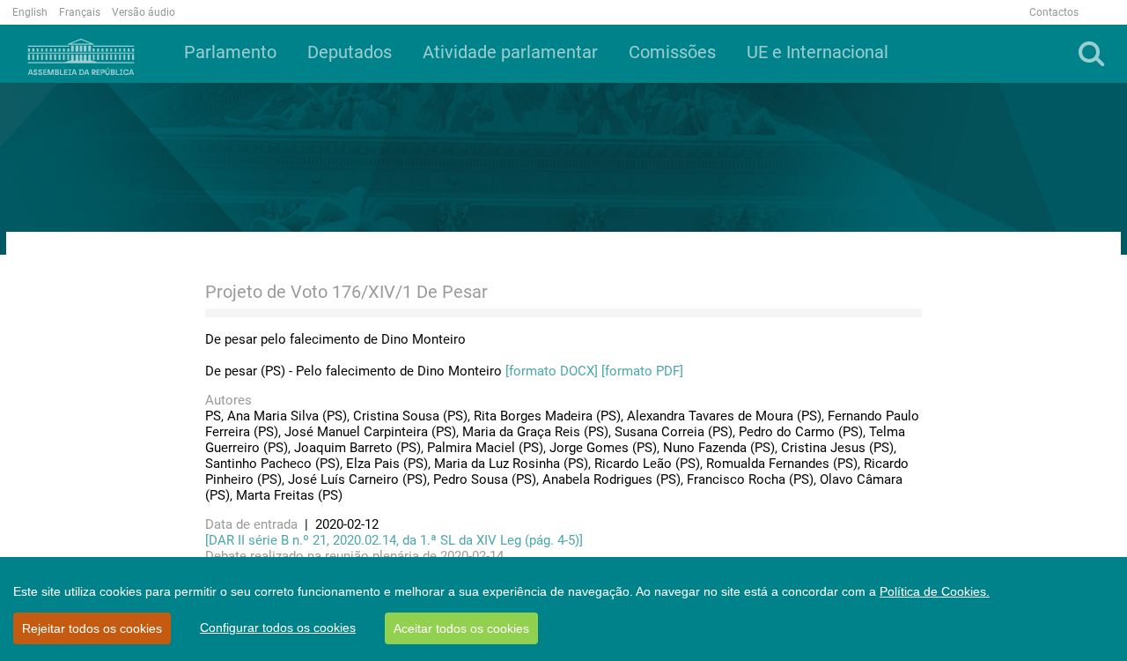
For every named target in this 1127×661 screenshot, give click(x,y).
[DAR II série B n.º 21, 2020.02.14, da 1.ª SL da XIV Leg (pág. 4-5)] (394, 540)
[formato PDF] (642, 371)
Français (79, 12)
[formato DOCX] (551, 371)
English (30, 12)
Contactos (1054, 12)
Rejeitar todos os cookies (92, 628)
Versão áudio (143, 12)
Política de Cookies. (935, 591)
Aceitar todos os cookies (461, 628)
